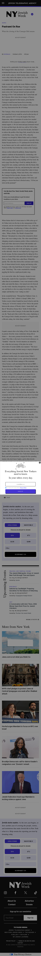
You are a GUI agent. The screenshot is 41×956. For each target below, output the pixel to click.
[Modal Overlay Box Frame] (20, 478)
